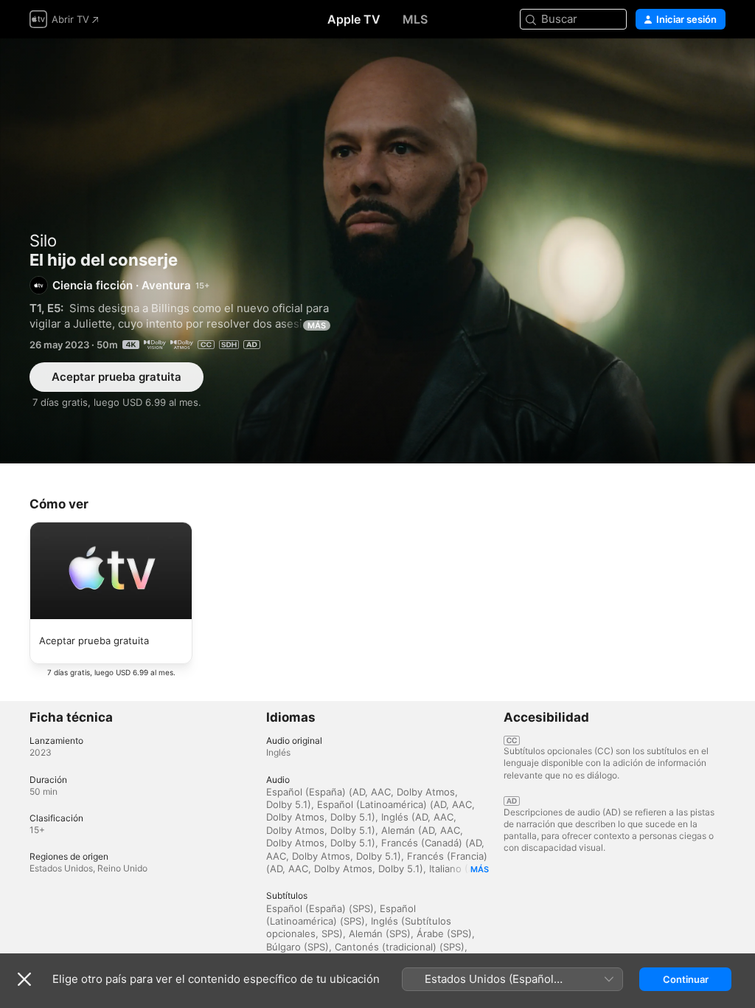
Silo (43, 240)
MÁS (316, 325)
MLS (415, 19)
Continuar (686, 979)
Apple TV (353, 19)
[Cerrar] (24, 979)
